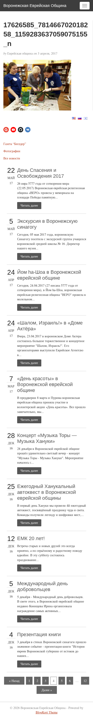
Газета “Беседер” (14, 144)
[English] (74, 118)
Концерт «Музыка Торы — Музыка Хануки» (47, 438)
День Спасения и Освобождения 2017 (40, 173)
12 (85, 681)
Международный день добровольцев (42, 586)
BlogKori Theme (47, 712)
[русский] (79, 118)
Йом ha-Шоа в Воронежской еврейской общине (49, 275)
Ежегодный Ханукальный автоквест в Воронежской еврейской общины (46, 492)
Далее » (47, 690)
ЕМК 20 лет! (31, 538)
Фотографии (11, 151)
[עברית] (85, 118)
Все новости (11, 158)
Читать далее (29, 205)
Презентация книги (39, 634)
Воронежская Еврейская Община (34, 5)
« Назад (14, 681)
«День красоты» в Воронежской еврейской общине (45, 384)
